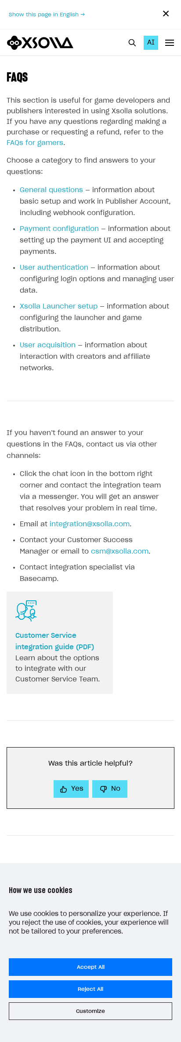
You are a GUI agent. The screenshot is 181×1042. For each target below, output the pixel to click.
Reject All (90, 989)
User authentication (54, 267)
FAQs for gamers (35, 143)
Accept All (91, 967)
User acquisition (48, 345)
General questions (51, 190)
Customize (90, 1011)
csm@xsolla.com (119, 551)
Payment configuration (59, 229)
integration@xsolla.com (90, 524)
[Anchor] (34, 76)
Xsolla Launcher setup (59, 306)
